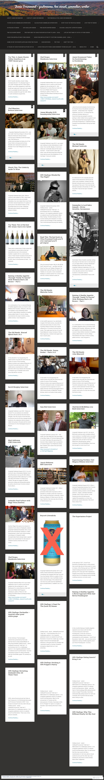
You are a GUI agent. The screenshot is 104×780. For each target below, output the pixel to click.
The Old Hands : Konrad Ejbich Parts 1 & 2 (17, 333)
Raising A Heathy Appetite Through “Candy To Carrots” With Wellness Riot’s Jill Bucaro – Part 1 (83, 298)
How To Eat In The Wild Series (71, 23)
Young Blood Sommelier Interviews (19, 23)
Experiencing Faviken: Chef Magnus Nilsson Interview (83, 461)
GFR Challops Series (29, 27)
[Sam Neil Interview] (52, 420)
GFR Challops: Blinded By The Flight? (50, 176)
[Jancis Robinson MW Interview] (52, 476)
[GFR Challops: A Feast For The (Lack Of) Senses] (52, 619)
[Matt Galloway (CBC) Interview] (19, 456)
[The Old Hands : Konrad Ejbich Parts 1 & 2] (19, 346)
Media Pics (83, 47)
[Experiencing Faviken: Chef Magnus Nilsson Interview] (84, 473)
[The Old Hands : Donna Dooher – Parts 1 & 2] (52, 365)
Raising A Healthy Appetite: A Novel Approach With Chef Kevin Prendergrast (83, 594)
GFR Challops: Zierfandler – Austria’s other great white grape (19, 614)
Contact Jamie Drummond (35, 18)
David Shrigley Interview (18, 387)
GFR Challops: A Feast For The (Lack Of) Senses (50, 605)
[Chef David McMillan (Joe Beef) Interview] (84, 420)
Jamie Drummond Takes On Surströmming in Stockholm (82, 59)
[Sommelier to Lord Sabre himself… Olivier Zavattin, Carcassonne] (84, 234)
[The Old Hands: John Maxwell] (84, 365)
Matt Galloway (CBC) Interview (14, 441)
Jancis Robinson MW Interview (46, 463)
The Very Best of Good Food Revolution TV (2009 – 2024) (42, 32)
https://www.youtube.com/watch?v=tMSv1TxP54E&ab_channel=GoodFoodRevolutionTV (51, 98)
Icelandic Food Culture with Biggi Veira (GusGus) (19, 501)
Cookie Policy (28, 777)
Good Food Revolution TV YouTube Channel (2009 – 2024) (52, 37)
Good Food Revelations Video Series (18, 37)
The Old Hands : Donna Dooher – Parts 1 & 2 (49, 351)
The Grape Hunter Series (48, 27)
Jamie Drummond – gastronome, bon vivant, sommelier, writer (52, 6)
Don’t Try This (68, 42)
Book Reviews (46, 42)
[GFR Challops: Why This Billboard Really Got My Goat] (84, 728)
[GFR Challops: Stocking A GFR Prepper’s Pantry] (52, 677)
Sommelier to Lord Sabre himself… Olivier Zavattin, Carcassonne (82, 207)
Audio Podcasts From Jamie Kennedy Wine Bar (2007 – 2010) (57, 47)
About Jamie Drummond (15, 18)
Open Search (97, 47)
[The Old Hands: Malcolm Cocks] (52, 306)
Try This (57, 42)
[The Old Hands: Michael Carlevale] (84, 161)
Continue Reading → (13, 97)
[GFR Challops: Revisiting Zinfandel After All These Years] (19, 686)
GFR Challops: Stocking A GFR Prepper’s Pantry (50, 664)
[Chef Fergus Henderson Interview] (52, 70)
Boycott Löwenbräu (48, 515)
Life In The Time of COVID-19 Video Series (77, 32)
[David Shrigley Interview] (19, 398)
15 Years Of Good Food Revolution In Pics (20, 47)
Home (92, 47)
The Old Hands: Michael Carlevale (79, 145)
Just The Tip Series (90, 23)
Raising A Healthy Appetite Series (71, 27)
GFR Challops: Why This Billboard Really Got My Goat (83, 713)
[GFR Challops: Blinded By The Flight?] (52, 191)
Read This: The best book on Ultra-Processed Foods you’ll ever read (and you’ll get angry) (51, 240)
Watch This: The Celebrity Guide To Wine (18, 168)
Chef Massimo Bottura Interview (15, 109)
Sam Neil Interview (48, 407)
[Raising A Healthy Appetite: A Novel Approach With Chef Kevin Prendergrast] (84, 611)
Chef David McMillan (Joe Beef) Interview (82, 408)
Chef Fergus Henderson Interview (48, 58)
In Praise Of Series (13, 27)
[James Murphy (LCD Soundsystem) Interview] (52, 128)
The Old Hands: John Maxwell (78, 353)
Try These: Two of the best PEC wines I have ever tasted (19, 226)
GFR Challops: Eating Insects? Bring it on (84, 658)
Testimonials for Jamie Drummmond (60, 18)
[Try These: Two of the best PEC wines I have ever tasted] (19, 237)
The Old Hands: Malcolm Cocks (46, 291)
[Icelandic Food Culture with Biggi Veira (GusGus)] (19, 514)
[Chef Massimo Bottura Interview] (19, 121)
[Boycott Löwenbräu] (52, 543)
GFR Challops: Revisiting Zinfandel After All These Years (18, 673)
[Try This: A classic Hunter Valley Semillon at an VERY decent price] (19, 70)
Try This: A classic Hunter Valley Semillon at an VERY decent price (18, 59)
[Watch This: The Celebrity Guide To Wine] (19, 182)
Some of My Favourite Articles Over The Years (22, 42)
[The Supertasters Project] (84, 539)
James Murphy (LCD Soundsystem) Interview (50, 113)
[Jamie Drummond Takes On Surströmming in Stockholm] (84, 83)
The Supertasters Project (82, 516)
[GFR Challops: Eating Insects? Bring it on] (84, 670)
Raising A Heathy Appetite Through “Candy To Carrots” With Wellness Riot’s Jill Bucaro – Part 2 (19, 279)
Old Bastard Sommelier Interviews (46, 23)
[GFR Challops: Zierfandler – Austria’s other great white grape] (19, 627)
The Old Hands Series (14, 32)
